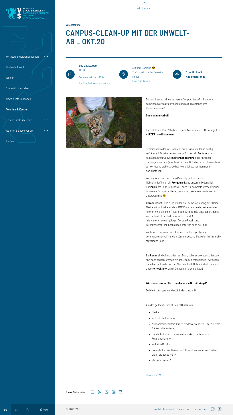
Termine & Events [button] (16, 109)
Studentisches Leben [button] (17, 88)
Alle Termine (144, 8)
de (5, 409)
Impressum (200, 409)
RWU (44, 409)
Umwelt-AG (152, 375)
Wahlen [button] (10, 77)
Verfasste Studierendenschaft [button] (22, 56)
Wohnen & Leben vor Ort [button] (19, 130)
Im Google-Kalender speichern (95, 83)
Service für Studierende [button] (19, 120)
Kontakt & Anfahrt (164, 409)
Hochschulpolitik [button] (15, 67)
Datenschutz (184, 409)
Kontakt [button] (10, 141)
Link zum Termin (141, 81)
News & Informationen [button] (18, 98)
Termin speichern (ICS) (91, 77)
